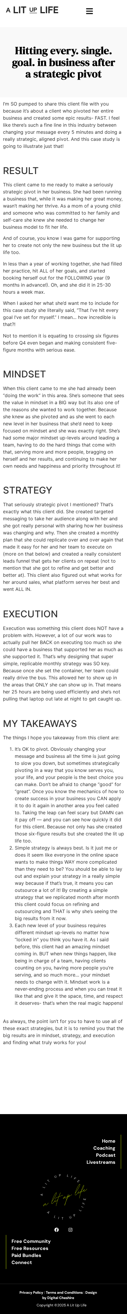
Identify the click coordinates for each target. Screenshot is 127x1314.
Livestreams (101, 1162)
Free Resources (30, 1248)
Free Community (31, 1241)
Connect (22, 1262)
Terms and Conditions (64, 1292)
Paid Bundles (26, 1255)
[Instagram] (70, 1230)
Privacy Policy (31, 1292)
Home (108, 1141)
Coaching (104, 1148)
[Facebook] (56, 1230)
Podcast (105, 1155)
